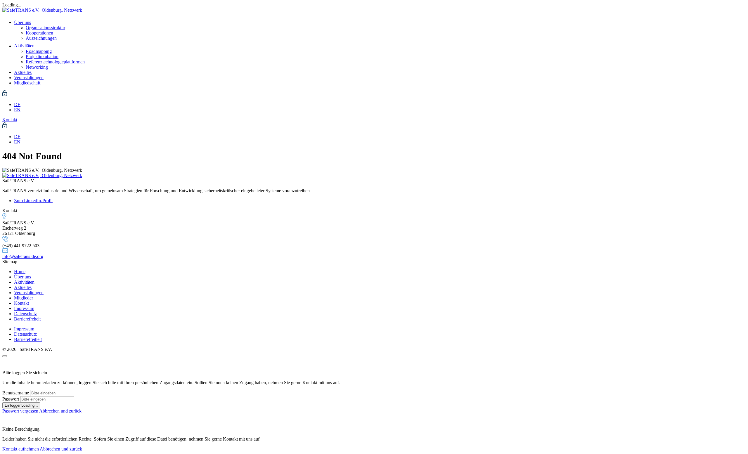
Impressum (24, 308)
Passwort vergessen (20, 410)
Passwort (10, 398)
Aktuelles (23, 72)
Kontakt (21, 303)
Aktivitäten (24, 46)
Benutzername (15, 392)
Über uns (22, 22)
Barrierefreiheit (28, 339)
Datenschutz (25, 313)
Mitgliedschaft (27, 82)
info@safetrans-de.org (22, 256)
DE (17, 104)
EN (17, 109)
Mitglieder (23, 297)
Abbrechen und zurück (60, 410)
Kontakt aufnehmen (20, 448)
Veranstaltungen (29, 77)
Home (19, 271)
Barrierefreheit (27, 318)
